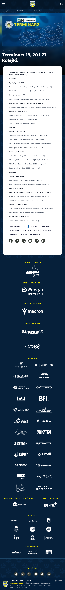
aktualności (47, 230)
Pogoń (36, 230)
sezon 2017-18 (35, 234)
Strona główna (6, 11)
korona (24, 234)
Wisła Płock (14, 230)
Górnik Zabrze (45, 226)
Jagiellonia (26, 230)
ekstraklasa (15, 226)
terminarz (14, 234)
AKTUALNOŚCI (18, 11)
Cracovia (33, 226)
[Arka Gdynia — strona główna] (32, 4)
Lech (24, 226)
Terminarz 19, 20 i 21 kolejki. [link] (34, 11)
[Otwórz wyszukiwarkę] (61, 4)
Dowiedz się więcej (16, 583)
